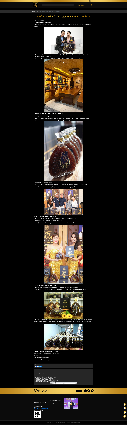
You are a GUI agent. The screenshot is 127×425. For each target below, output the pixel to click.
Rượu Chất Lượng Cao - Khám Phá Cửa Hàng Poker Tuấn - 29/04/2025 (44, 374)
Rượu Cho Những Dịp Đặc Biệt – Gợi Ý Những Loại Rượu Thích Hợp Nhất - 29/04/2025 (47, 372)
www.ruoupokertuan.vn (42, 359)
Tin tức (64, 9)
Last (76, 383)
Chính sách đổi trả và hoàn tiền (54, 402)
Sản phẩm (49, 9)
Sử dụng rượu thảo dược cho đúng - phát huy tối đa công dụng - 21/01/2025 (45, 377)
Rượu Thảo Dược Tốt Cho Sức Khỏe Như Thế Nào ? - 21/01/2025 (44, 378)
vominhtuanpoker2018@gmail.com (43, 357)
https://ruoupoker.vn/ (45, 408)
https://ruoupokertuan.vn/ (38, 408)
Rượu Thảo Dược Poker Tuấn (59, 422)
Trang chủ (40, 9)
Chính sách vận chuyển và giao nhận (55, 400)
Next (73, 383)
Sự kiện (57, 9)
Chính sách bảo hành (52, 403)
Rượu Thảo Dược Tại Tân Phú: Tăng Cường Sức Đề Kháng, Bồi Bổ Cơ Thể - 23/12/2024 (46, 380)
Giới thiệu (79, 9)
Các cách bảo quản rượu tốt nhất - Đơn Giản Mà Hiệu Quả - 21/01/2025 (45, 379)
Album (71, 9)
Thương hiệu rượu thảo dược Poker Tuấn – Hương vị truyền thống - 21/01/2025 (46, 376)
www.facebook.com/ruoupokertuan (44, 360)
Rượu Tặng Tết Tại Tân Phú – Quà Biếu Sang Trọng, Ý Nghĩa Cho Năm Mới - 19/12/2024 (47, 381)
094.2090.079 (39, 355)
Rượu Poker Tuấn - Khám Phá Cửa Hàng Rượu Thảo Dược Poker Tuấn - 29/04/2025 (46, 375)
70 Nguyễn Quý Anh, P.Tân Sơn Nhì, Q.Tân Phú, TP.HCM (48, 353)
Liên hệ (88, 9)
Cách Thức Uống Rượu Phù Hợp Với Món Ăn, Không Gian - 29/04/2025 (44, 373)
